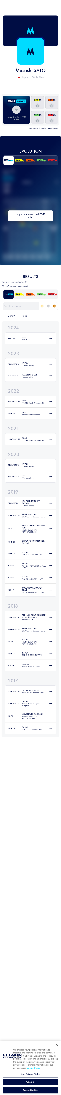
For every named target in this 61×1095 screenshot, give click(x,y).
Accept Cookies (30, 1090)
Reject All (30, 1082)
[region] (30, 1068)
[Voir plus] (50, 338)
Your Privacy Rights (30, 1074)
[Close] (57, 1045)
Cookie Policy (33, 1068)
